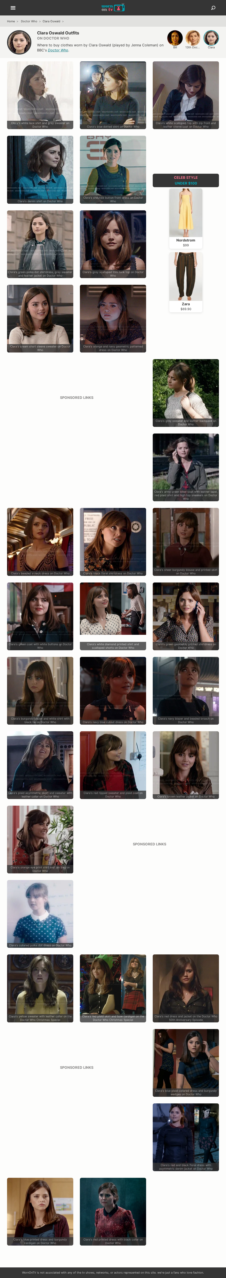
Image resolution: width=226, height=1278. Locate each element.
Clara (211, 47)
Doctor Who (29, 21)
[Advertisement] (77, 435)
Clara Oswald (51, 21)
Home (11, 21)
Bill (175, 47)
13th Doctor (193, 47)
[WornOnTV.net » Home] (113, 8)
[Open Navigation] (13, 8)
